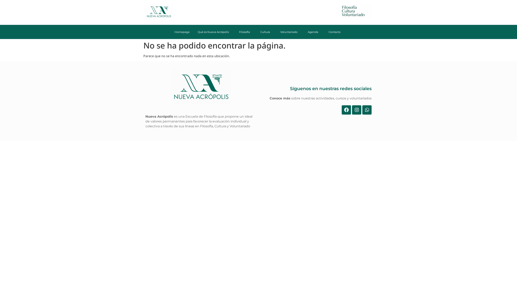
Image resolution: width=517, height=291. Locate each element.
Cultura (265, 32)
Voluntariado (288, 32)
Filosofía (244, 32)
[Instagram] (356, 110)
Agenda (313, 32)
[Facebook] (346, 110)
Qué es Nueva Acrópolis (213, 32)
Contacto (334, 32)
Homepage (182, 32)
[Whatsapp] (367, 110)
